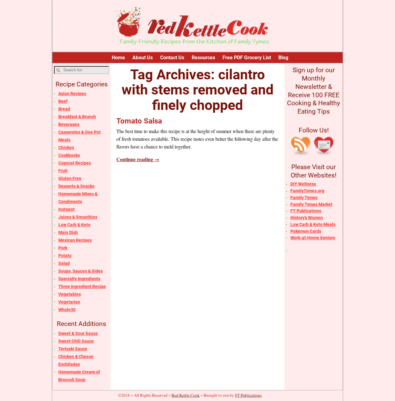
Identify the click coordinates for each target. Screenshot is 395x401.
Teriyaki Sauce (72, 348)
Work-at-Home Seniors (312, 237)
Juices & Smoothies (77, 217)
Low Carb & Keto (74, 224)
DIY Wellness (303, 184)
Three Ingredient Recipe (82, 286)
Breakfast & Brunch (77, 116)
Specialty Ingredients (79, 278)
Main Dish (68, 232)
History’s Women (306, 217)
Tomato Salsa (139, 121)
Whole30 (67, 309)
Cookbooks (69, 155)
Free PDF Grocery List (246, 58)
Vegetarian (69, 301)
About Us (142, 58)
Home (118, 58)
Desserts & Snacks (76, 186)
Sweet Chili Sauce (76, 341)
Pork (62, 247)
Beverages (68, 124)
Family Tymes (304, 197)
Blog (283, 58)
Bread (64, 109)
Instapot (66, 209)
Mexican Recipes (75, 240)
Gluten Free (69, 178)
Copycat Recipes (74, 163)
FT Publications (305, 210)
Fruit (63, 170)
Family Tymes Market (311, 204)
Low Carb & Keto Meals (312, 224)
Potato (65, 255)
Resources (203, 58)
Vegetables (69, 294)
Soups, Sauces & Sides (80, 271)
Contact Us (172, 58)
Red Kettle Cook (186, 395)
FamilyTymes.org (307, 190)
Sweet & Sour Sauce (78, 333)
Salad (64, 263)
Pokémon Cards (305, 231)
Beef (63, 101)
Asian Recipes (72, 93)
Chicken (66, 147)
